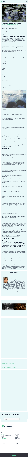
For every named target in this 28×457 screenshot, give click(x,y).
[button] (26, 426)
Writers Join (16, 435)
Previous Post (3, 297)
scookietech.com (3, 434)
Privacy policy (18, 454)
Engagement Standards (18, 438)
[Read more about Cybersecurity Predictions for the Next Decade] (20, 306)
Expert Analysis (3, 445)
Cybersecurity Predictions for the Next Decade (19, 311)
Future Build (16, 437)
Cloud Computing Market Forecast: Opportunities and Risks (9, 364)
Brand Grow (16, 436)
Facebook (16, 445)
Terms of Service (17, 434)
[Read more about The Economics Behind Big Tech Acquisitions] (8, 306)
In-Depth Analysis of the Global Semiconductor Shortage (9, 367)
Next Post (25, 297)
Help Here (16, 439)
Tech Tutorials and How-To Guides (6, 24)
